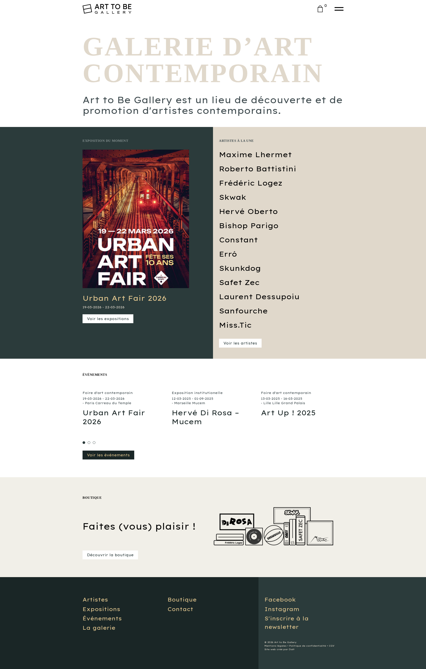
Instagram (281, 609)
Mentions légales (275, 645)
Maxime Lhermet (255, 154)
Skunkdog (240, 268)
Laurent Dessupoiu (259, 296)
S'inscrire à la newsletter (286, 622)
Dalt (291, 649)
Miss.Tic (235, 325)
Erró (228, 253)
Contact (180, 609)
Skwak (232, 197)
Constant (238, 239)
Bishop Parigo (248, 225)
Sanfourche (243, 310)
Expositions (101, 609)
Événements (102, 618)
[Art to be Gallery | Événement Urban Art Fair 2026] (124, 408)
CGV (331, 645)
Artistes (95, 599)
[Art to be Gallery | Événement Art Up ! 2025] (302, 404)
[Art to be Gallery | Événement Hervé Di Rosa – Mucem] (213, 408)
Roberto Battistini (257, 168)
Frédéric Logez (250, 182)
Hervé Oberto (248, 211)
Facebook (280, 599)
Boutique (182, 599)
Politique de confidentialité (307, 645)
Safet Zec (239, 282)
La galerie (99, 627)
